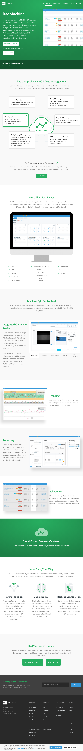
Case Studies (46, 710)
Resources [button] (56, 3)
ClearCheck (32, 716)
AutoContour (32, 707)
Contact (72, 3)
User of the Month (47, 723)
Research (71, 726)
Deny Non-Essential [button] (70, 747)
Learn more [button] (8, 53)
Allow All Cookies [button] (56, 747)
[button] (43, 4)
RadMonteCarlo (33, 723)
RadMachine (32, 732)
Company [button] (64, 3)
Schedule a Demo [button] (10, 44)
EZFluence (32, 710)
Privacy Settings (47, 729)
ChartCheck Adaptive (34, 729)
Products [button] (48, 3)
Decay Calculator (60, 710)
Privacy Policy (20, 748)
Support (71, 723)
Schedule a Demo (32, 662)
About (71, 707)
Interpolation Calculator (59, 714)
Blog (44, 707)
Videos (44, 720)
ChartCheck (32, 726)
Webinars (45, 713)
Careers (71, 710)
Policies (71, 732)
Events (71, 716)
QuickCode (32, 735)
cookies (35, 748)
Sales (70, 720)
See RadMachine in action (9, 66)
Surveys (45, 726)
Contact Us (53, 662)
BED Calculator (60, 707)
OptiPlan (31, 713)
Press (70, 729)
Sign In (79, 3)
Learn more (41, 176)
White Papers (46, 716)
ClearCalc (31, 720)
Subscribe (76, 685)
